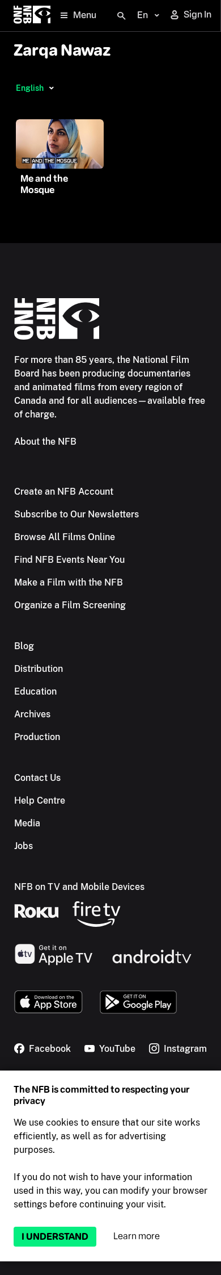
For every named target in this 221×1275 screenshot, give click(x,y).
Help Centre (39, 800)
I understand (55, 1236)
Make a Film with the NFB (68, 582)
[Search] (121, 16)
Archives (32, 714)
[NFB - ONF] (32, 16)
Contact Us (37, 777)
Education (35, 691)
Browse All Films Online (64, 537)
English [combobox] (30, 88)
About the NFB (45, 441)
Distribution (38, 668)
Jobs (23, 846)
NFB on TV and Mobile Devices (79, 886)
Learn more (136, 1236)
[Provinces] (51, 88)
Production (37, 736)
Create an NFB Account (63, 491)
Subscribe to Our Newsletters (76, 514)
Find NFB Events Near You (69, 559)
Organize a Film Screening (70, 605)
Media (27, 823)
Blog (24, 646)
